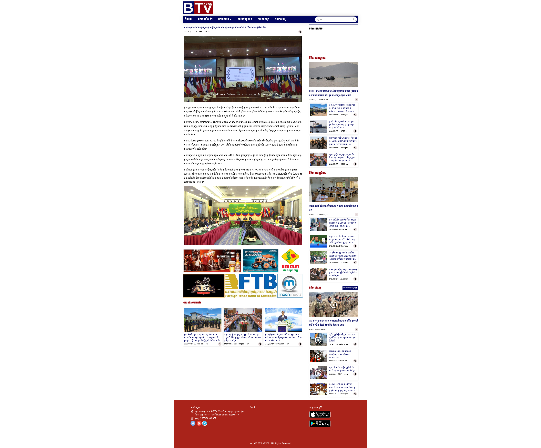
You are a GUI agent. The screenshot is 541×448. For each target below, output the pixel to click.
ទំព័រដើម (188, 19)
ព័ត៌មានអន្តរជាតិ (245, 19)
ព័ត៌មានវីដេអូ (280, 19)
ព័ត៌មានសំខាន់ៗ (205, 19)
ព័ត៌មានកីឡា (263, 19)
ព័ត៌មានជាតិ (223, 19)
